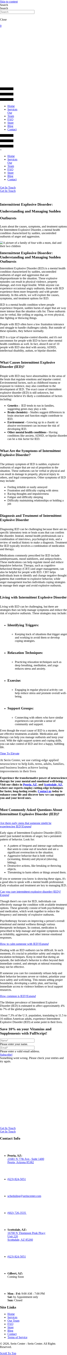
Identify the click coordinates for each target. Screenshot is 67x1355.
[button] (6, 1054)
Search (4, 8)
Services (12, 1317)
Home (11, 1314)
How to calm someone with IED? (19, 943)
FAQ (10, 1324)
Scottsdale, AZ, (53, 784)
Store (10, 1327)
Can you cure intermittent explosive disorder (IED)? (30, 891)
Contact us (44, 791)
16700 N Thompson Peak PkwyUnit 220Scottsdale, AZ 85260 (26, 1236)
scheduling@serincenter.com (24, 1196)
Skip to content (9, 1)
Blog (10, 1330)
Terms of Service (17, 1337)
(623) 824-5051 (16, 1179)
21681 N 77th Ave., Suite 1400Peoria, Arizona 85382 (25, 1160)
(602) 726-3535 (17, 1212)
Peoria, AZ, (30, 784)
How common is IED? (13, 996)
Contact (12, 1334)
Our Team (13, 1320)
